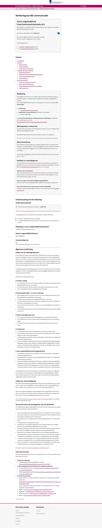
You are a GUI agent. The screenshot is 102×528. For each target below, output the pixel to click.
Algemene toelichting (22, 80)
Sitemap (18, 518)
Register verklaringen (38, 6)
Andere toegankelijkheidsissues (27, 76)
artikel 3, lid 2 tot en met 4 (34, 399)
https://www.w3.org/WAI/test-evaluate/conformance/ (40, 491)
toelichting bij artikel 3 (47, 399)
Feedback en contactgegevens (26, 68)
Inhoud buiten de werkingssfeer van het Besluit (30, 86)
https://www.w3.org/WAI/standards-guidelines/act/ (43, 493)
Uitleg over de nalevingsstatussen (27, 82)
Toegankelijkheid (20, 515)
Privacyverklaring (40, 513)
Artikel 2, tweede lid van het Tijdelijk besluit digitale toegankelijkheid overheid (33, 447)
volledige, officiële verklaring (27, 47)
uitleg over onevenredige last (25, 244)
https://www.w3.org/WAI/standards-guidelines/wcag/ (38, 489)
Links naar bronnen (24, 88)
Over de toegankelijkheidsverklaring (22, 511)
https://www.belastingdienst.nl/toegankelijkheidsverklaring (32, 122)
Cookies (38, 511)
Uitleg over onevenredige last (26, 84)
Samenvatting (20, 61)
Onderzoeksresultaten (24, 72)
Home (17, 8)
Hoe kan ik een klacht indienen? (30, 167)
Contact (17, 524)
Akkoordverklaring (23, 66)
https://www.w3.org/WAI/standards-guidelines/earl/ (37, 495)
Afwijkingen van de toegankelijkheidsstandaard (30, 74)
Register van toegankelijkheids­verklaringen (29, 8)
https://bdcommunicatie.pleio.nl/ (31, 24)
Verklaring (19, 62)
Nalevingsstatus (23, 64)
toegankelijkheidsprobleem (27, 49)
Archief (18, 522)
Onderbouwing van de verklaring (25, 70)
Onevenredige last (23, 78)
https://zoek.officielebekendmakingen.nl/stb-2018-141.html (34, 464)
